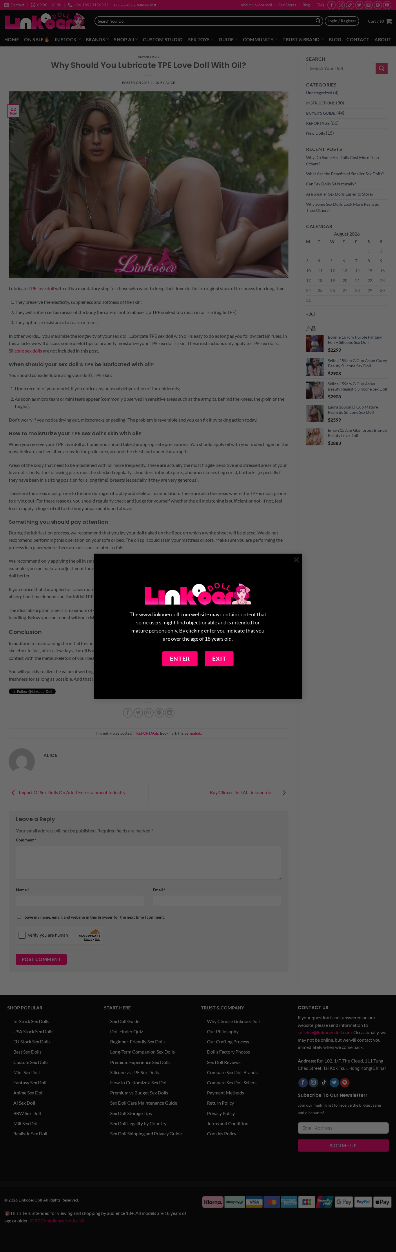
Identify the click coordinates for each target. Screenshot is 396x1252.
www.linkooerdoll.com (164, 614)
